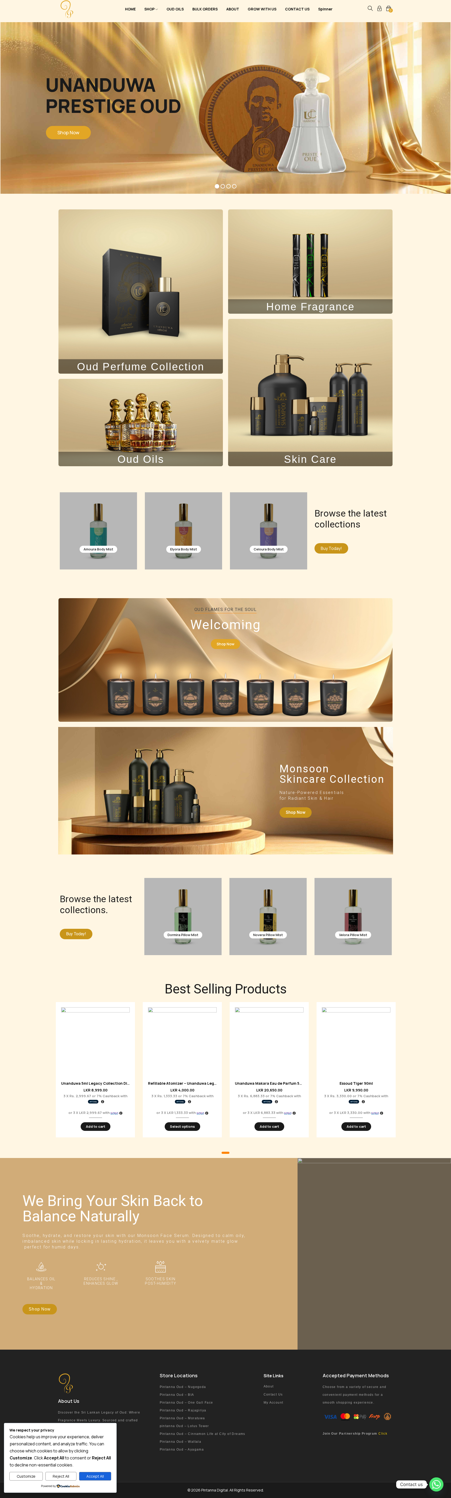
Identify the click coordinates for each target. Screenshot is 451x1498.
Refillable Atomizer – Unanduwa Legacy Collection (194, 1083)
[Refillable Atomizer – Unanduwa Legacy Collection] (182, 1041)
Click (382, 1433)
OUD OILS (175, 9)
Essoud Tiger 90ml (356, 1083)
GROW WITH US (262, 9)
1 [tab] (225, 1153)
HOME (130, 9)
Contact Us (273, 1394)
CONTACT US (297, 9)
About (269, 1386)
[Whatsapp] (436, 1484)
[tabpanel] (95, 1074)
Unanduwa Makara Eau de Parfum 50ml (270, 1083)
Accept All (95, 1476)
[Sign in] (379, 9)
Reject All (61, 1476)
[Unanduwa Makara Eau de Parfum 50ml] (269, 1041)
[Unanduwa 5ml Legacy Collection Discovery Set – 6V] (95, 1041)
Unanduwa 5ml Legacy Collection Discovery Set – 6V (109, 1083)
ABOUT (232, 9)
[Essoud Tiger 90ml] (356, 1041)
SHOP (149, 9)
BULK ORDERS (205, 9)
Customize (26, 1476)
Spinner (325, 9)
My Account (273, 1402)
